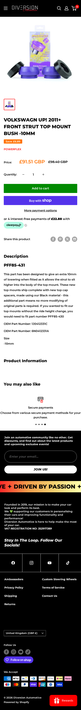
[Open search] (59, 8)
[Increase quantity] (43, 174)
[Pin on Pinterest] (60, 239)
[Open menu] (6, 8)
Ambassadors (13, 579)
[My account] (66, 8)
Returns (9, 604)
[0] (74, 8)
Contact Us (49, 596)
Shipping (10, 596)
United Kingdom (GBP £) (21, 633)
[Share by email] (74, 239)
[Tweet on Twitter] (67, 239)
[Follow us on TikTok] (28, 652)
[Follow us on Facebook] (6, 652)
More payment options (40, 210)
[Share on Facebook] (53, 239)
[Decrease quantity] (23, 174)
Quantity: (10, 174)
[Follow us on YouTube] (20, 652)
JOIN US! (40, 469)
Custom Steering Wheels (59, 579)
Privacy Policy (13, 587)
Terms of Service (53, 587)
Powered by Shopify (16, 702)
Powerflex (12, 149)
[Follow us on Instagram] (13, 652)
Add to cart (40, 188)
